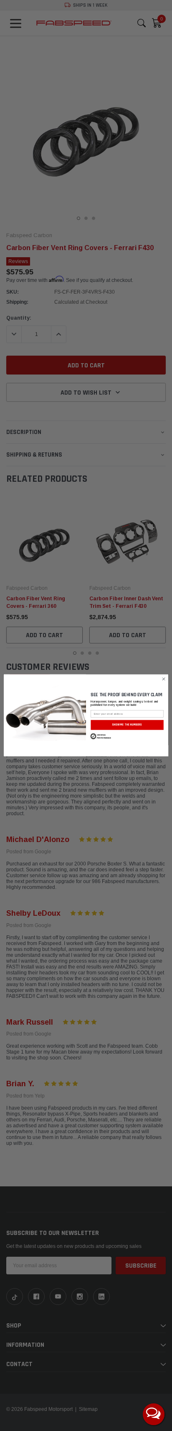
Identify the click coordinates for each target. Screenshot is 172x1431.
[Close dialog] (163, 679)
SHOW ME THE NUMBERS (127, 725)
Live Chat (153, 1414)
